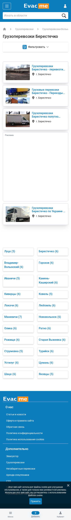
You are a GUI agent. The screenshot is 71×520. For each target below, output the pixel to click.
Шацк (10, 374)
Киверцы (12, 294)
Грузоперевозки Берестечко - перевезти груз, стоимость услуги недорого (47, 68)
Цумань (46, 362)
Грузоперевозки (24, 29)
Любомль (47, 305)
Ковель (46, 294)
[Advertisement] (35, 168)
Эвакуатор (12, 456)
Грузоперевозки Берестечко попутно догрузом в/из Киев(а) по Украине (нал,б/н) (48, 114)
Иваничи (12, 278)
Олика (10, 328)
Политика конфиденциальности (24, 433)
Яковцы (46, 374)
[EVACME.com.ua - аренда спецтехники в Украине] (4, 29)
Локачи (11, 305)
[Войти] (65, 6)
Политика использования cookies (25, 439)
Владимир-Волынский (13, 265)
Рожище (12, 339)
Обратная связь (15, 427)
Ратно (45, 328)
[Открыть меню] (7, 6)
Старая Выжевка (52, 339)
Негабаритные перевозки (20, 468)
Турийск (46, 351)
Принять (35, 501)
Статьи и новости (16, 414)
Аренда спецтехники (17, 475)
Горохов (46, 262)
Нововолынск (50, 317)
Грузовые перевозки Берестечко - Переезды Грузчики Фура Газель (47, 91)
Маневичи (13, 317)
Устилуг (11, 362)
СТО (8, 481)
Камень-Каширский (48, 280)
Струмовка (13, 351)
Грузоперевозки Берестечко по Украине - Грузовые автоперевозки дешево (48, 209)
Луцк (9, 251)
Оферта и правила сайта (20, 420)
